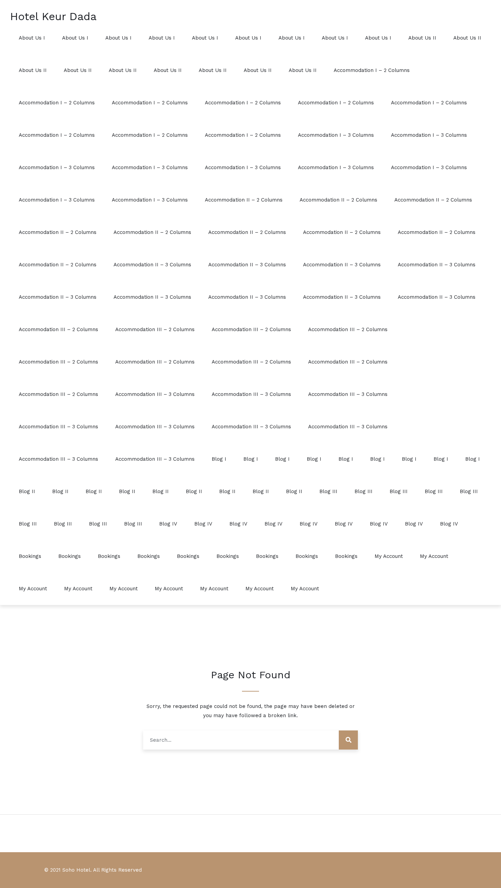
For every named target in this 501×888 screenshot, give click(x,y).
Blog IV (168, 524)
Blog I (219, 459)
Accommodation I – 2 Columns (372, 70)
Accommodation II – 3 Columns (152, 265)
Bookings (30, 556)
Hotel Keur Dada (53, 16)
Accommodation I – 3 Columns (336, 135)
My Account (389, 556)
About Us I (32, 38)
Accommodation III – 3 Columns (155, 394)
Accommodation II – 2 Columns (244, 200)
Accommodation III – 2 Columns (58, 329)
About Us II (422, 38)
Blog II (27, 491)
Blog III (328, 491)
